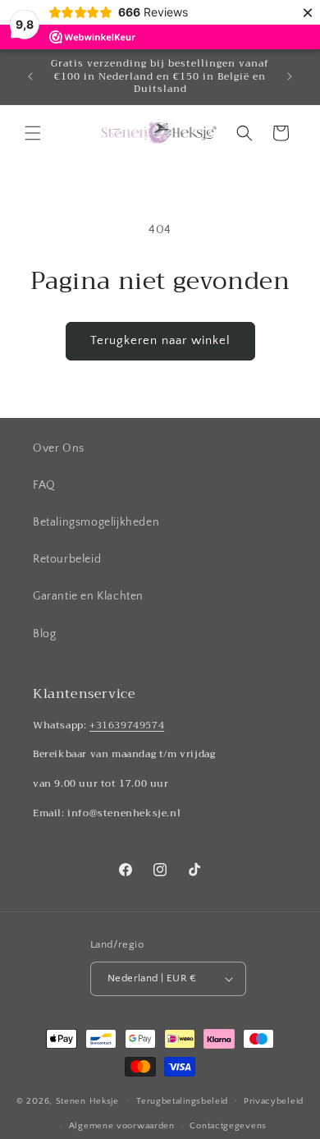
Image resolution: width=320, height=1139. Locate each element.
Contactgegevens (228, 1126)
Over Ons (59, 448)
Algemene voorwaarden (122, 1126)
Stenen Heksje (87, 1100)
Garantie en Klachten (88, 596)
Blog (44, 634)
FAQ (44, 485)
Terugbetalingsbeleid (182, 1101)
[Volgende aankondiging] (290, 76)
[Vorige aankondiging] (30, 76)
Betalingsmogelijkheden (96, 522)
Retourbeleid (67, 559)
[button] (33, 133)
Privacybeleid (274, 1101)
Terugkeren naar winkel (160, 340)
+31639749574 (126, 725)
